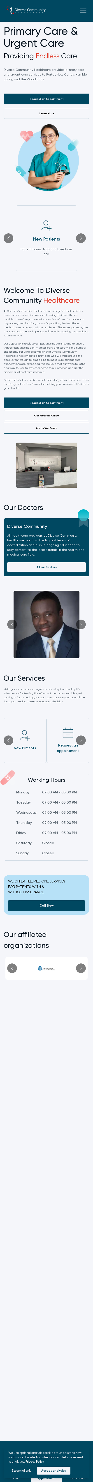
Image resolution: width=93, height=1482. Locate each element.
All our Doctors (47, 567)
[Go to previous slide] (8, 238)
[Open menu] (83, 10)
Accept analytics (53, 1470)
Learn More (46, 113)
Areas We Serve (46, 428)
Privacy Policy (35, 1461)
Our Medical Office (46, 415)
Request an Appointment (52, 100)
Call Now (47, 906)
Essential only (21, 1470)
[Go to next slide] (81, 238)
